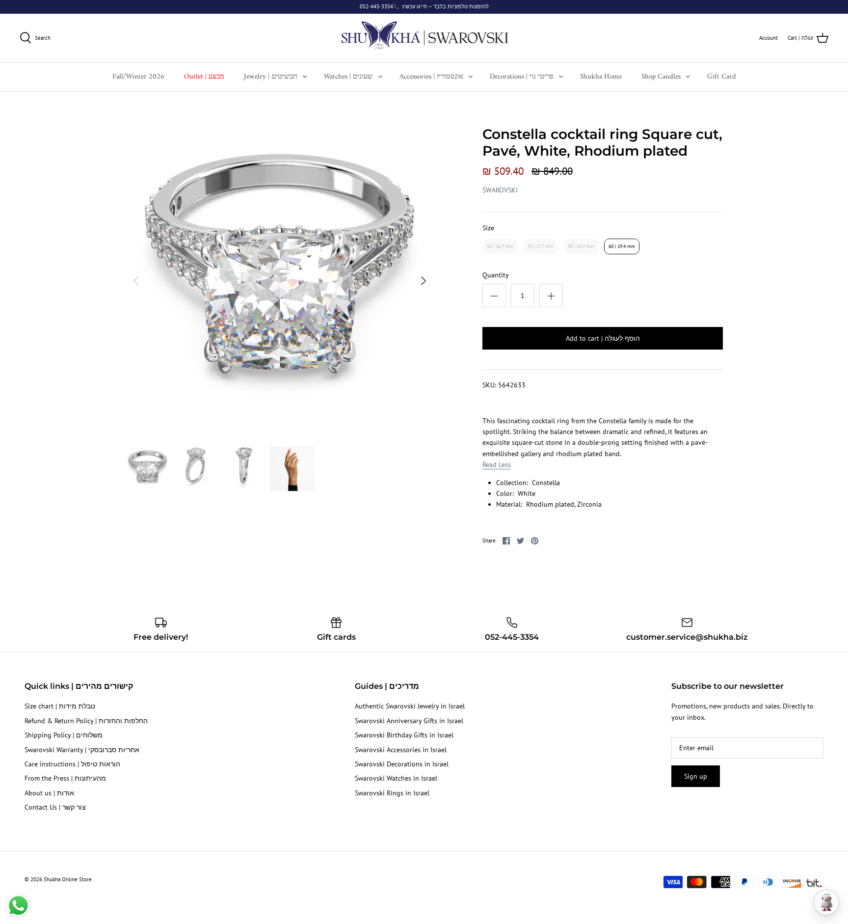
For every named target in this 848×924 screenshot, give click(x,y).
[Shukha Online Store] (424, 37)
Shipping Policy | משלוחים (64, 735)
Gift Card (721, 76)
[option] (279, 280)
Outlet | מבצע (204, 76)
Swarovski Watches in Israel (396, 778)
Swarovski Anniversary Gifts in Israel (409, 720)
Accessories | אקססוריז (431, 76)
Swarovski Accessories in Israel (401, 749)
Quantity (495, 275)
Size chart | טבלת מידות (60, 706)
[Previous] (136, 281)
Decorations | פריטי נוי (522, 76)
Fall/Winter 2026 (138, 76)
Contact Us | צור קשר (55, 807)
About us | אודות (49, 792)
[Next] (423, 281)
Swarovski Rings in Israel (392, 792)
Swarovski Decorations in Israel (402, 764)
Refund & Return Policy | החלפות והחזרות (86, 720)
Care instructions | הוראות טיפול (72, 764)
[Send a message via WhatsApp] (18, 905)
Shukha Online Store (68, 879)
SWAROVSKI (500, 190)
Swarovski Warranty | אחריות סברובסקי (82, 749)
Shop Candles (661, 76)
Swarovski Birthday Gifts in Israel (404, 735)
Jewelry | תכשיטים (270, 76)
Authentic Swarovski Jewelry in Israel (410, 706)
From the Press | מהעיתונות (65, 778)
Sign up (695, 776)
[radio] (499, 246)
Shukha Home (601, 76)
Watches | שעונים (348, 76)
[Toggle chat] (826, 902)
